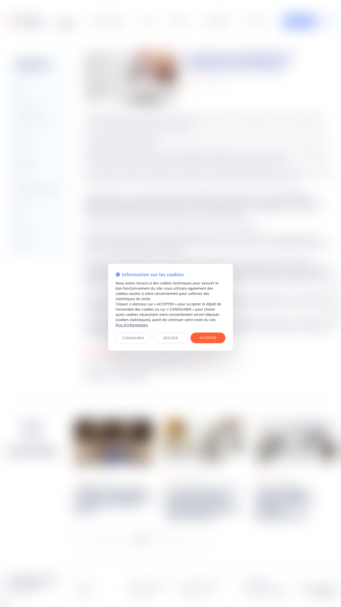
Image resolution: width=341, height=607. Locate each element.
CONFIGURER (133, 338)
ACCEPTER (207, 337)
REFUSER (170, 338)
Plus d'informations (132, 325)
